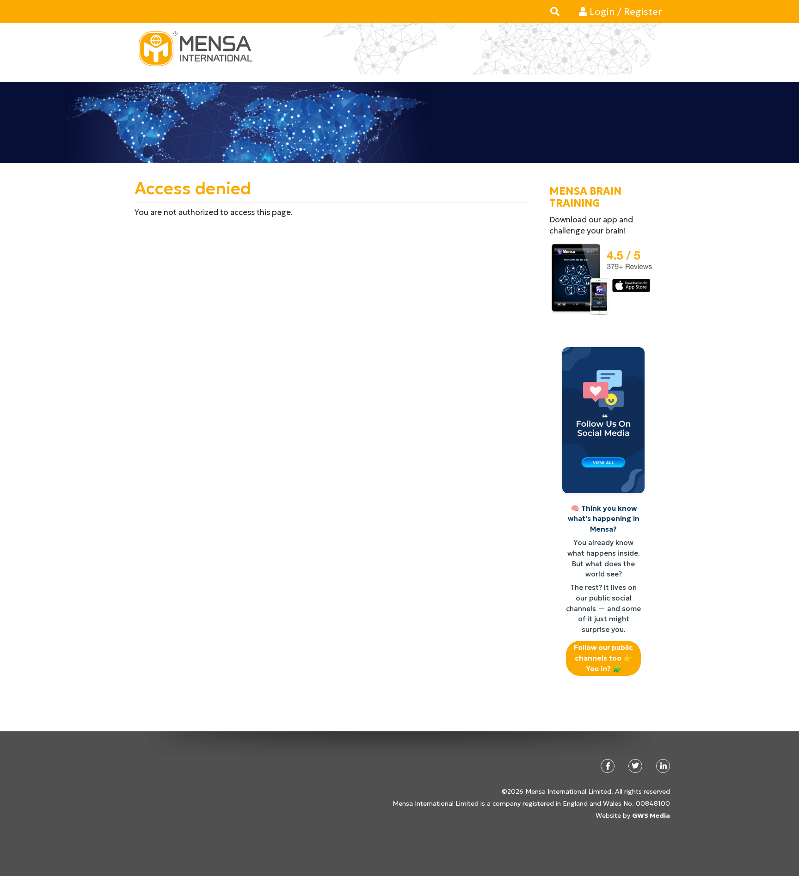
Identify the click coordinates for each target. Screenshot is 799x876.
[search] (555, 11)
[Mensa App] (600, 279)
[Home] (199, 48)
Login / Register (624, 12)
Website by (633, 815)
